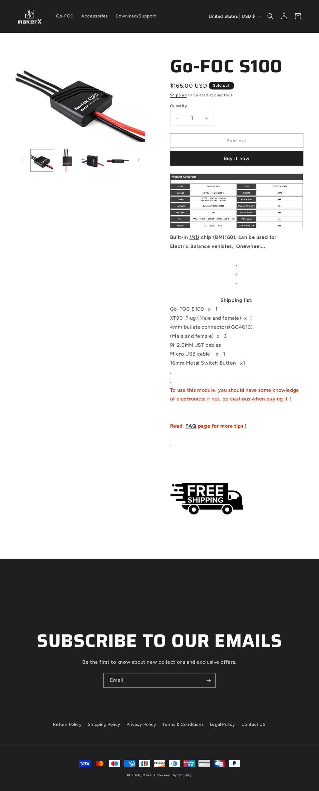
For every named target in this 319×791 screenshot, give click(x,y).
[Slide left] (22, 160)
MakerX (148, 775)
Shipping (178, 95)
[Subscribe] (208, 680)
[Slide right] (138, 160)
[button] (270, 16)
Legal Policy (222, 724)
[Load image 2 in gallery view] (67, 160)
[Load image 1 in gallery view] (42, 160)
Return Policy (67, 724)
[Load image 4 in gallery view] (118, 160)
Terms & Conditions (183, 724)
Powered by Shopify (174, 775)
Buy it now (237, 158)
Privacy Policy (141, 724)
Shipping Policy (104, 724)
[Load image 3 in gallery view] (93, 160)
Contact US (253, 724)
